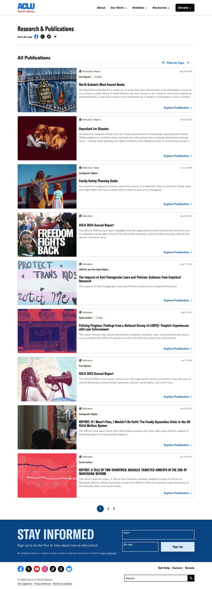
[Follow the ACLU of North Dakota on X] (29, 569)
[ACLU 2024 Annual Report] (106, 235)
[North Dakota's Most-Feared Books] (106, 90)
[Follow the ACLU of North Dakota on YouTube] (37, 569)
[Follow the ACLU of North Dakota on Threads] (61, 569)
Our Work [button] (117, 7)
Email (127, 532)
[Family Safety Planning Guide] (106, 186)
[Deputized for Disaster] (106, 138)
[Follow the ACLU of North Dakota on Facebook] (21, 569)
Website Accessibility (62, 583)
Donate (189, 567)
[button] (49, 37)
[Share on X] (43, 37)
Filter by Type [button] (175, 62)
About (101, 7)
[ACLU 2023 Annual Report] (106, 379)
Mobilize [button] (138, 7)
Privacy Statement (42, 583)
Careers (177, 567)
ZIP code (128, 544)
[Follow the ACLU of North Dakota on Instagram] (45, 569)
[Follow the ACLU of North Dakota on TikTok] (53, 569)
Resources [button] (160, 7)
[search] (191, 578)
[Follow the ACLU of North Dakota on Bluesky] (69, 569)
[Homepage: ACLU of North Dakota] (28, 7)
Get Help (164, 567)
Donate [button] (183, 7)
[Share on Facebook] (36, 37)
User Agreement (25, 583)
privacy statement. (108, 553)
